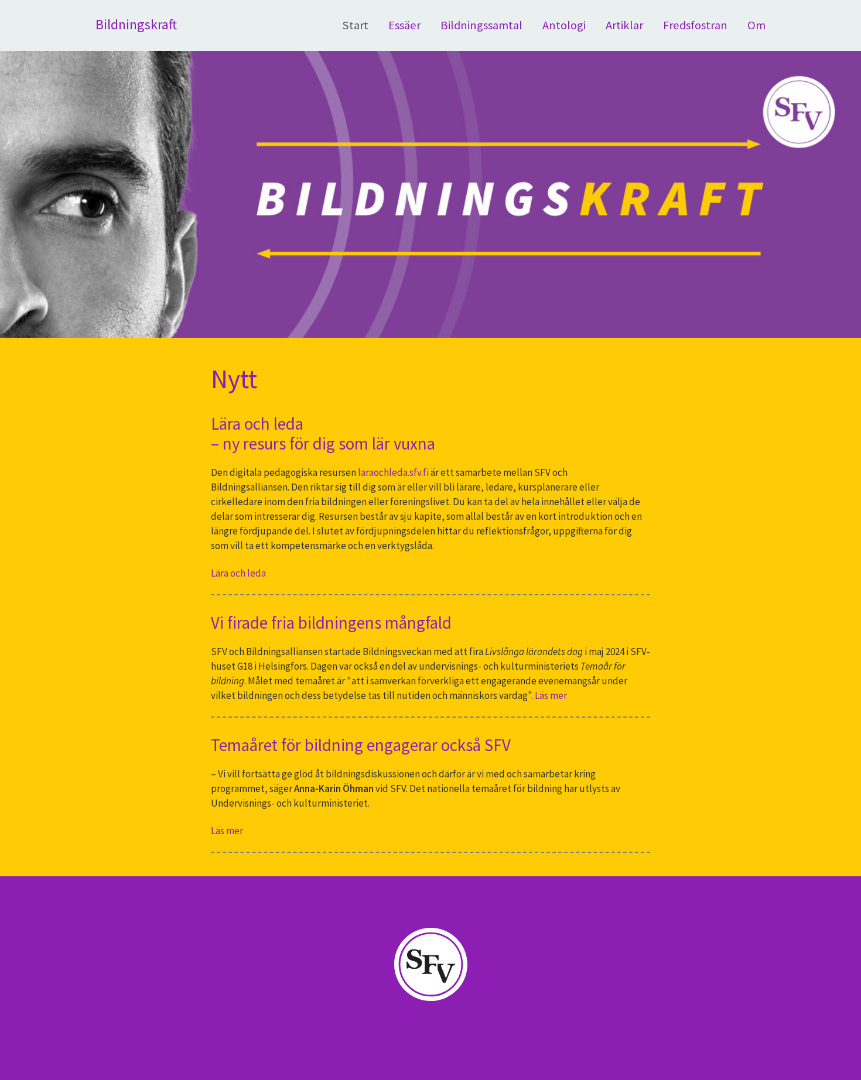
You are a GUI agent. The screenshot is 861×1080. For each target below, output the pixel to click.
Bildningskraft (136, 24)
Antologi (564, 25)
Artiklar (624, 25)
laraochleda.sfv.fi (392, 472)
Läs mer (551, 695)
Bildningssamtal (481, 25)
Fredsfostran (695, 25)
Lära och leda (238, 573)
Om (756, 25)
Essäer (404, 25)
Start (355, 25)
